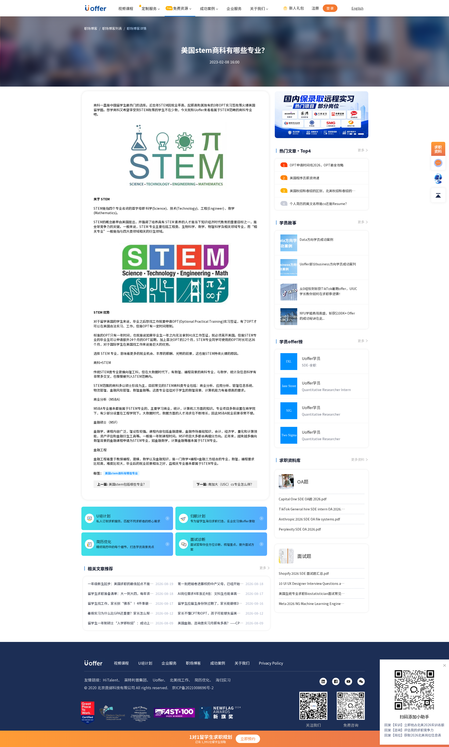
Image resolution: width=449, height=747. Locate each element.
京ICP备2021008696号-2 (193, 687)
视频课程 (125, 8)
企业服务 (234, 8)
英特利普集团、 (137, 680)
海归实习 (223, 680)
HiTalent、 (112, 680)
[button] (351, 134)
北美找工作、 (181, 680)
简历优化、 (204, 680)
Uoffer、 (160, 680)
